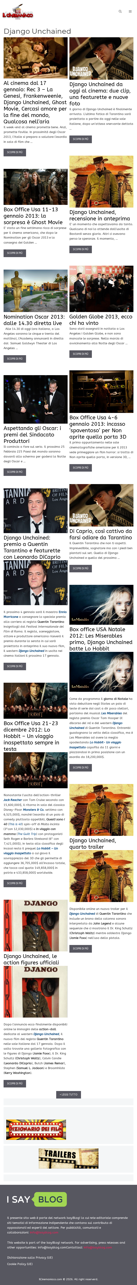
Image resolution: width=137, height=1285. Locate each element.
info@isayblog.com (44, 1232)
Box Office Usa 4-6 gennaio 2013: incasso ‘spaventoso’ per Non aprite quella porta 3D (97, 427)
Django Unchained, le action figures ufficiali (31, 959)
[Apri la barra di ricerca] (120, 11)
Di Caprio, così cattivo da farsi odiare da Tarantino (100, 534)
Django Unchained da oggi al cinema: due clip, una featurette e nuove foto (100, 94)
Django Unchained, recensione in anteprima (99, 215)
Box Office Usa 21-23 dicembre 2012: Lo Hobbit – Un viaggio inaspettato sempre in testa (31, 736)
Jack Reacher (13, 800)
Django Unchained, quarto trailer (92, 843)
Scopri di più (14, 152)
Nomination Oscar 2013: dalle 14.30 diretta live (34, 320)
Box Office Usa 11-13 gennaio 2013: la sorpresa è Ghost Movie (33, 216)
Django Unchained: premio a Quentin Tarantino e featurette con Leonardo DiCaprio (32, 547)
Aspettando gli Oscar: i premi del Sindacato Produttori (32, 434)
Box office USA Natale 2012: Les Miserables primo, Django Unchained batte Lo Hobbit (101, 639)
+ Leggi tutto (68, 1094)
